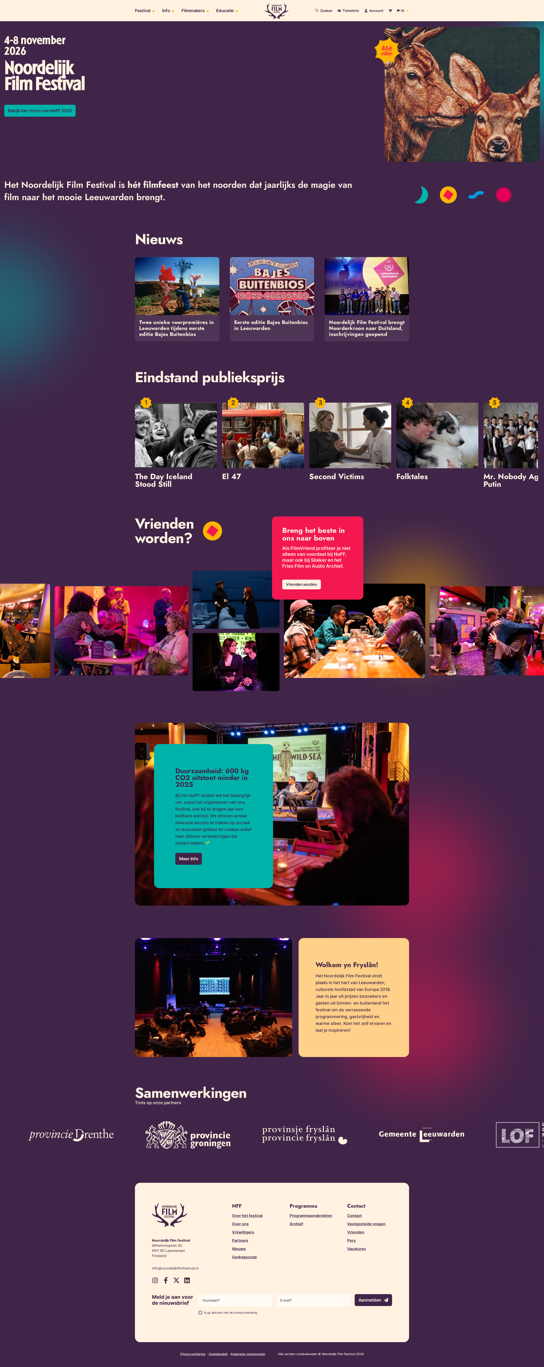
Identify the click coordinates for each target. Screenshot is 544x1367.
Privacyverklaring (192, 1354)
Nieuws (239, 1249)
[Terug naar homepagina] (276, 11)
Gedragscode (244, 1257)
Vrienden (355, 1232)
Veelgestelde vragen (366, 1224)
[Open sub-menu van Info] (172, 10)
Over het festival (247, 1215)
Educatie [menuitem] (225, 10)
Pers (351, 1240)
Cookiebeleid (218, 1354)
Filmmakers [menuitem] (192, 10)
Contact (354, 1215)
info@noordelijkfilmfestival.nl (175, 1268)
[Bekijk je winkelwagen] (390, 10)
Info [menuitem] (166, 10)
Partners (240, 1240)
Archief (296, 1224)
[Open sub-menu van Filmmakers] (207, 10)
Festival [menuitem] (142, 10)
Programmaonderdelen (311, 1215)
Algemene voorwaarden (248, 1354)
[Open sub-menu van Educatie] (236, 10)
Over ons (240, 1224)
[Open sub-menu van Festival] (153, 10)
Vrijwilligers (243, 1232)
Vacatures (356, 1249)
